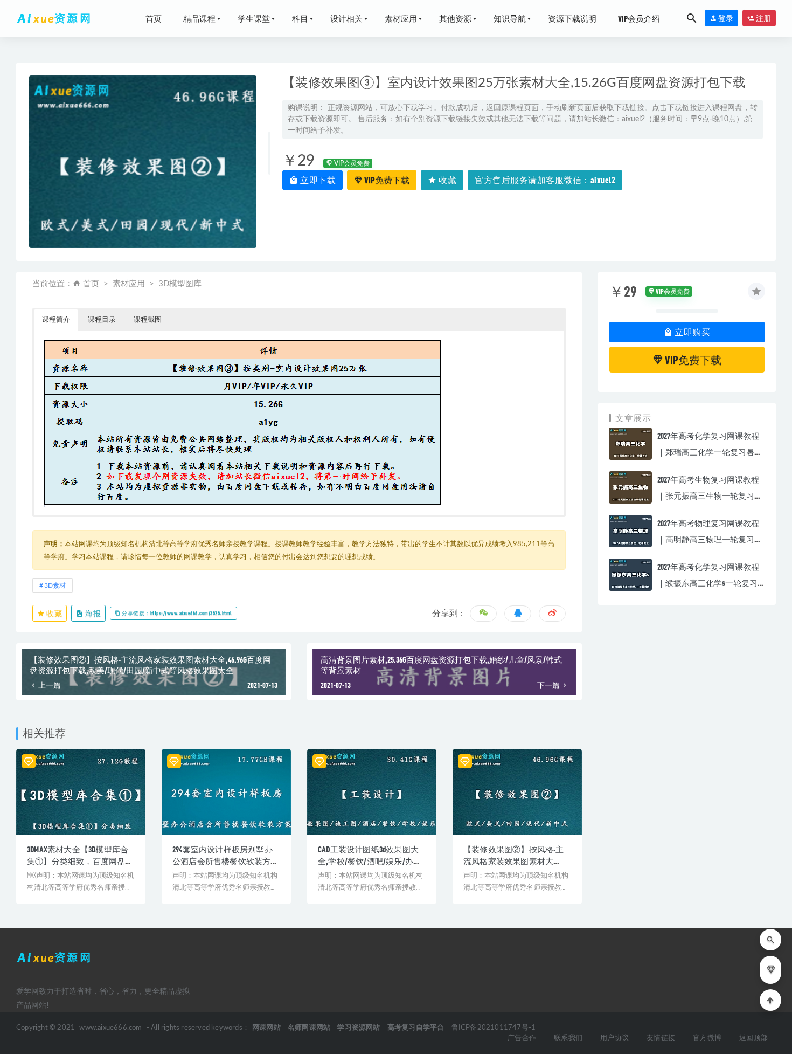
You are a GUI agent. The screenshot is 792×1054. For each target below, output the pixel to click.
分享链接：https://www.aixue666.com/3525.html (176, 613)
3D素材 (55, 585)
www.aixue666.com (110, 1027)
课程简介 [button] (56, 319)
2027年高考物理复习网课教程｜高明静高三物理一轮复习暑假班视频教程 (709, 539)
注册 (763, 18)
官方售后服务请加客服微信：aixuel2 (545, 180)
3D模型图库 (180, 284)
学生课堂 (254, 18)
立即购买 (692, 332)
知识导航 (510, 18)
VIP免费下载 (386, 180)
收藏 (447, 180)
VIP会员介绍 (639, 18)
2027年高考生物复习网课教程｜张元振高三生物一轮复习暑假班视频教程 (709, 495)
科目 (300, 18)
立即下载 (317, 180)
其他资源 (455, 18)
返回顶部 (753, 1038)
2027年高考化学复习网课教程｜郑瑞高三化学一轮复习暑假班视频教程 (709, 452)
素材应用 (401, 18)
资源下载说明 (572, 18)
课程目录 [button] (102, 319)
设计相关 (346, 18)
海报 (92, 613)
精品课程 (199, 18)
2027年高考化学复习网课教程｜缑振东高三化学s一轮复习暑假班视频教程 (708, 583)
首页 (153, 18)
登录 (725, 18)
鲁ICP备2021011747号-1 (493, 1027)
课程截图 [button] (148, 319)
